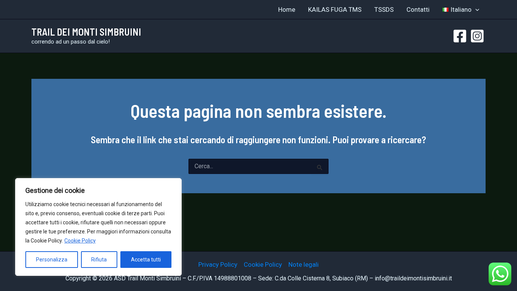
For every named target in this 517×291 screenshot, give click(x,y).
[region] (98, 227)
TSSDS (384, 9)
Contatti (418, 9)
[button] (475, 9)
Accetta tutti (146, 260)
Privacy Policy (217, 264)
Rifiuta (99, 260)
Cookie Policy (80, 241)
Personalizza (51, 260)
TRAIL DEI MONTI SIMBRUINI (86, 32)
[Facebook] (460, 36)
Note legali (303, 264)
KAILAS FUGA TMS (334, 9)
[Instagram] (477, 36)
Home (286, 9)
